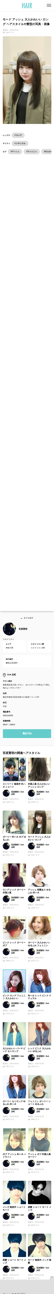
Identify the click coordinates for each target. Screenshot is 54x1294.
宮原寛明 (23, 635)
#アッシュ (15, 151)
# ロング (18, 135)
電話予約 (27, 740)
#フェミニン (31, 151)
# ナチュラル (20, 143)
